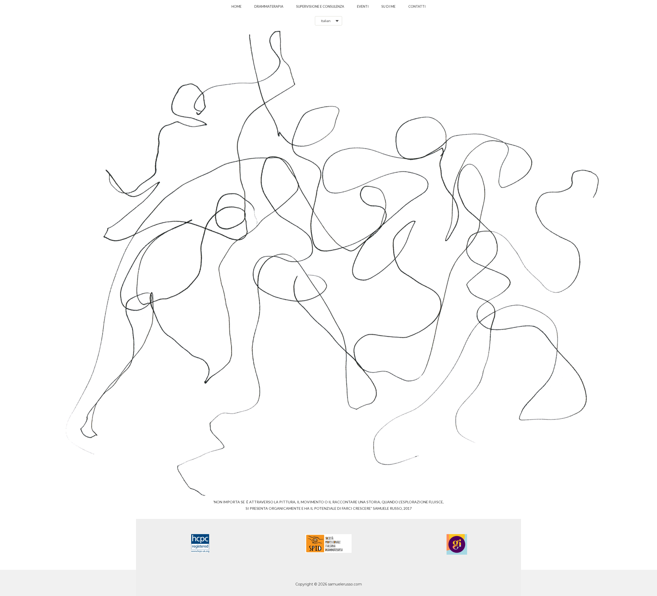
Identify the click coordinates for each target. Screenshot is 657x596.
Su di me (388, 6)
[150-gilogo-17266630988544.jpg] (457, 544)
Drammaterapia (268, 6)
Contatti (417, 6)
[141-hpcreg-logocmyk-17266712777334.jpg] (200, 543)
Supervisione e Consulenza (320, 6)
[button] (328, 20)
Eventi (363, 6)
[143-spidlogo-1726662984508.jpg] (328, 543)
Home (236, 6)
